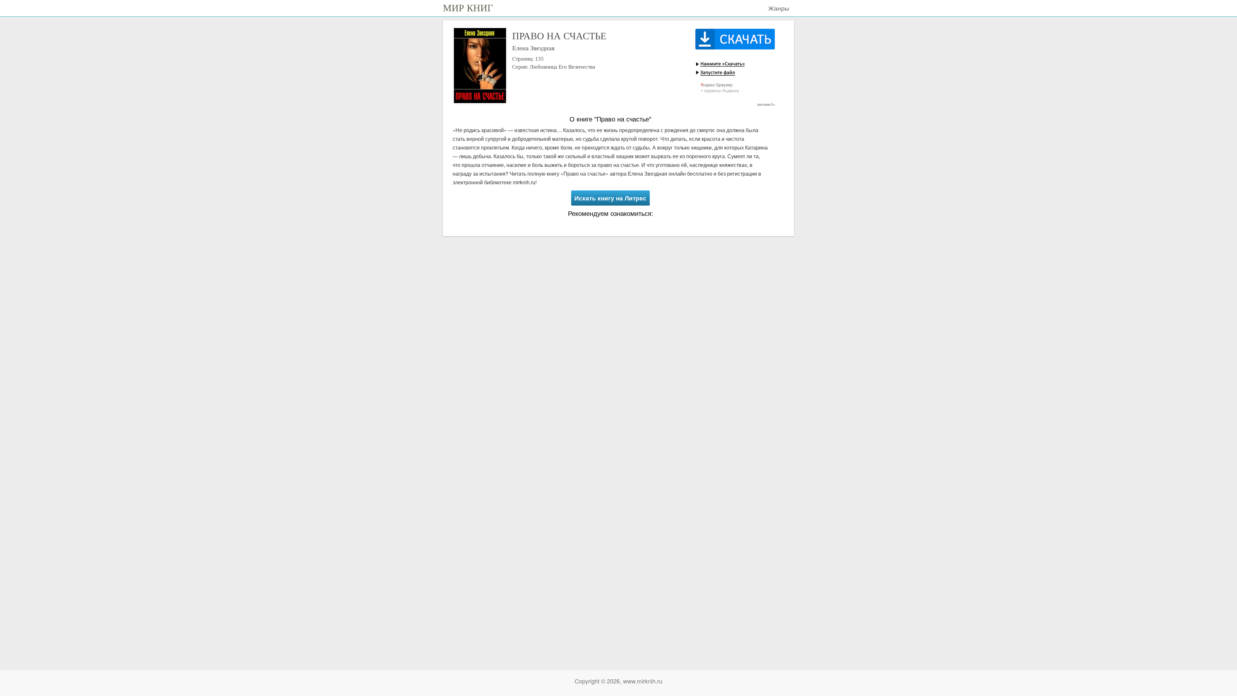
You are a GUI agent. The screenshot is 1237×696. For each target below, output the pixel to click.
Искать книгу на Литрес (610, 198)
